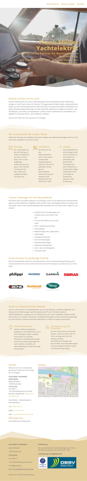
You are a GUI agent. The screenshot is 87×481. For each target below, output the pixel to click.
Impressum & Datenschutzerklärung (21, 475)
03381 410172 (17, 406)
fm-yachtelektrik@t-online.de (23, 414)
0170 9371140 (18, 410)
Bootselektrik (53, 4)
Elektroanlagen (68, 4)
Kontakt (80, 4)
